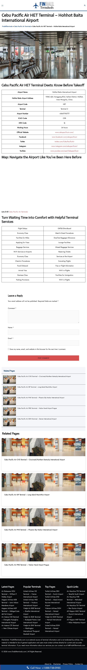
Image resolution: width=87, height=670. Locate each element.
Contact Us (79, 664)
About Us (48, 664)
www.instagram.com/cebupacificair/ (64, 146)
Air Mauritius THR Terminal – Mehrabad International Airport (74, 600)
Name (11, 327)
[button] (84, 5)
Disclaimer (57, 664)
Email (10, 338)
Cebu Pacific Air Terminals (22, 26)
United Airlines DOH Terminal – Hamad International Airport (52, 628)
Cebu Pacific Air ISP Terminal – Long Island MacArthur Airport (37, 387)
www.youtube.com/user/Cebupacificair (64, 151)
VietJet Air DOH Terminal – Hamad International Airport (54, 620)
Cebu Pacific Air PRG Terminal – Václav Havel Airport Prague (37, 408)
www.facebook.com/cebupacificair (64, 137)
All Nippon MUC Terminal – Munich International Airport (76, 614)
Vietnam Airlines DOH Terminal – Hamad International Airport (53, 611)
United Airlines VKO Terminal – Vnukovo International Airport (30, 602)
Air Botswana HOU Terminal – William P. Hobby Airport (9, 594)
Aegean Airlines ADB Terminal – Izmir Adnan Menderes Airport (10, 602)
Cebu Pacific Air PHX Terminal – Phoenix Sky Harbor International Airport (41, 398)
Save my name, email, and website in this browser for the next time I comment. (38, 349)
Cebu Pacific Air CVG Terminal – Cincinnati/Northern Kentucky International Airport (44, 376)
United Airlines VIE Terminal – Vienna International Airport (30, 594)
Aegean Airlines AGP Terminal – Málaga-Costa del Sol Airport (10, 611)
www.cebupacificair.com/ (64, 132)
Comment (12, 308)
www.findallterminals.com (17, 651)
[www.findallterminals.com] (43, 5)
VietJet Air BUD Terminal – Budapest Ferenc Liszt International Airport (32, 620)
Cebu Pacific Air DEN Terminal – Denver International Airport (37, 419)
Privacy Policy (68, 664)
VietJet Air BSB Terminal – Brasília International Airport (31, 611)
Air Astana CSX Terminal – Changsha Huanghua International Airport (10, 620)
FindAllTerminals (7, 26)
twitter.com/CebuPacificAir (64, 141)
